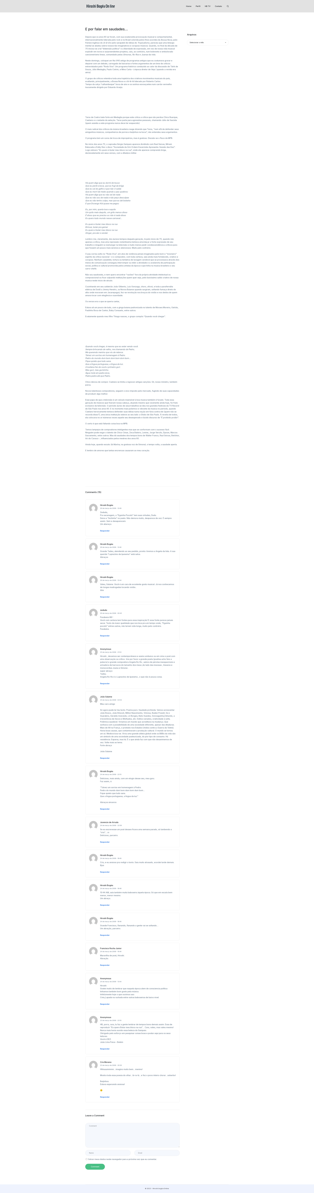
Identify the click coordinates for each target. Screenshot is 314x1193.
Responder (105, 531)
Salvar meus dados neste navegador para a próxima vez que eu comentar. (122, 1159)
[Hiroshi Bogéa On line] (100, 6)
